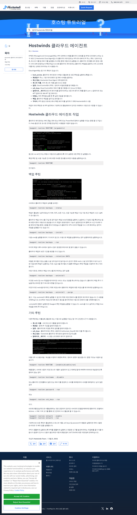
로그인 (83, 2)
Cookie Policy (19, 490)
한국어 (127, 2)
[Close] (39, 463)
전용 (52, 7)
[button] (86, 7)
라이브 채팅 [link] (105, 2)
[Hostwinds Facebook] (110, 508)
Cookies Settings (21, 508)
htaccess (35, 51)
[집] (12, 7)
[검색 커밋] (29, 30)
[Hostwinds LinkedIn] (106, 508)
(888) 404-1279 (118, 2)
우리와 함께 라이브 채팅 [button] (99, 460)
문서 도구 (93, 2)
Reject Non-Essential (21, 502)
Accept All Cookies (21, 496)
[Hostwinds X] (101, 508)
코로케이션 (61, 7)
